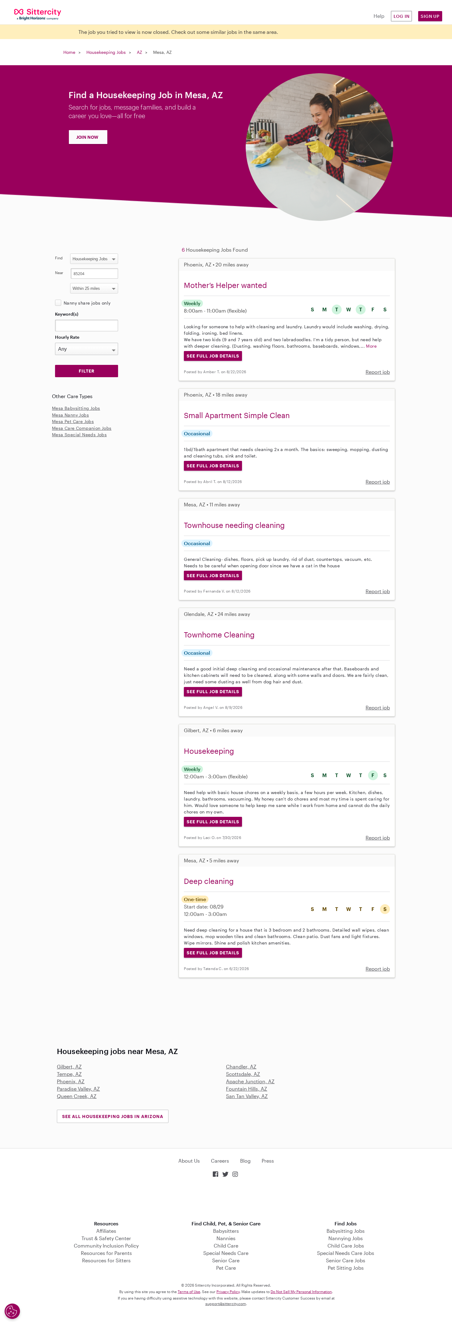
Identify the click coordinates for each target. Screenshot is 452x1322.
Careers (220, 1161)
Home (69, 52)
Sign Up (430, 16)
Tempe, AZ (69, 1074)
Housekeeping (209, 750)
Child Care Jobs (345, 1245)
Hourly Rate (67, 337)
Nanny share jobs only (87, 303)
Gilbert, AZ (69, 1066)
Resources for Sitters (106, 1260)
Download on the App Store (226, 1200)
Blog (245, 1161)
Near (59, 272)
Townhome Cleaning (219, 634)
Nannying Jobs (345, 1238)
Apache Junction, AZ (250, 1081)
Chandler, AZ (241, 1066)
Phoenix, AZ (71, 1081)
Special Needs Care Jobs (345, 1253)
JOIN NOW (87, 137)
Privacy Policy (228, 1291)
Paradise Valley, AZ (78, 1089)
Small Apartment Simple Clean (237, 415)
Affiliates (106, 1231)
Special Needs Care (225, 1253)
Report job (378, 372)
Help (379, 16)
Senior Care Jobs (345, 1260)
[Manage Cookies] (12, 1311)
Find (59, 258)
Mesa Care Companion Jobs (82, 428)
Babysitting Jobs (346, 1231)
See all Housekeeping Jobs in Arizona (112, 1116)
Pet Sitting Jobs (346, 1268)
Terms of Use (189, 1291)
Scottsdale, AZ (243, 1074)
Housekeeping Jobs (106, 52)
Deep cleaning (209, 881)
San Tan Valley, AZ (247, 1096)
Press (268, 1161)
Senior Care (226, 1260)
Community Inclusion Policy (106, 1245)
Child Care (226, 1245)
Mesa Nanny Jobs (70, 414)
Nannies (226, 1238)
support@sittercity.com (225, 1303)
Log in (402, 16)
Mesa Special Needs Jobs (79, 434)
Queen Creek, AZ (77, 1096)
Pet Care (226, 1268)
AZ (139, 52)
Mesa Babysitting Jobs (76, 408)
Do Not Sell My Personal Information (301, 1291)
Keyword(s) (66, 314)
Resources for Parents (106, 1253)
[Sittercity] (37, 14)
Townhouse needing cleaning (234, 525)
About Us (189, 1161)
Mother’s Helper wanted (225, 285)
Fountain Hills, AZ (246, 1089)
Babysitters (226, 1231)
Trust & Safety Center (106, 1238)
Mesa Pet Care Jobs (73, 421)
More (371, 346)
